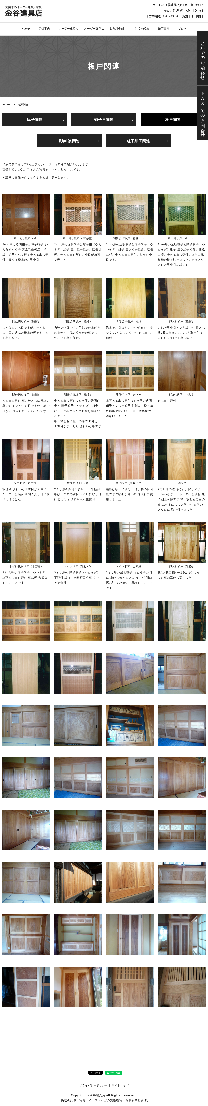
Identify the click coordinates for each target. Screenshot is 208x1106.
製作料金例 (117, 28)
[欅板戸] (182, 459)
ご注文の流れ (141, 28)
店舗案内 (44, 28)
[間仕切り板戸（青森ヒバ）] (130, 214)
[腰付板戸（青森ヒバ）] (130, 459)
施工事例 (163, 28)
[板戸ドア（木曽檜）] (26, 459)
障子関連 (35, 120)
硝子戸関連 (104, 120)
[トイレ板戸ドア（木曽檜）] (26, 542)
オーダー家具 (92, 28)
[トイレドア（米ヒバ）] (78, 542)
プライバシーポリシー (93, 1085)
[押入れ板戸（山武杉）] (182, 370)
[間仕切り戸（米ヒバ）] (182, 214)
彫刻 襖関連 (69, 141)
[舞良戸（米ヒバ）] (78, 459)
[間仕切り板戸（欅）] (26, 214)
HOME (26, 28)
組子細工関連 (138, 141)
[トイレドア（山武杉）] (130, 542)
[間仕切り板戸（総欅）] (26, 297)
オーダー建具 (67, 28)
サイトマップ (120, 1085)
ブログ (182, 28)
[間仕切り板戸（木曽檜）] (78, 214)
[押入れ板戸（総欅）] (182, 297)
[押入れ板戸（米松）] (182, 542)
